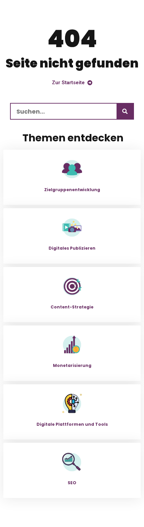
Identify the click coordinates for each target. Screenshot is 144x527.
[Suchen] (125, 111)
